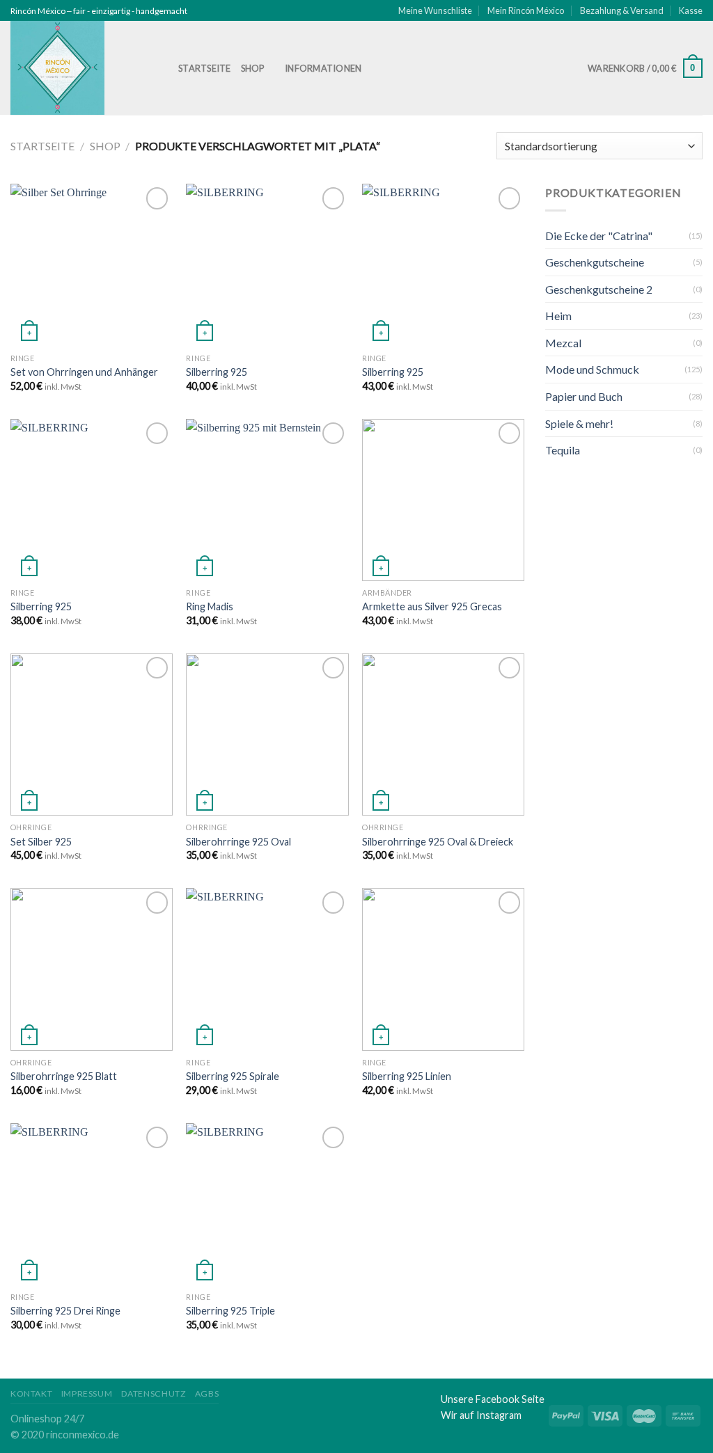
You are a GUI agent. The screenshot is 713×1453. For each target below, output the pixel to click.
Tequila (562, 449)
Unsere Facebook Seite (492, 1399)
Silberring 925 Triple (230, 1311)
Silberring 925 (216, 372)
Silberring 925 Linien (406, 1076)
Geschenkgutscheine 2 (598, 289)
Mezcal (563, 342)
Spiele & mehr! (579, 423)
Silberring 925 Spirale (232, 1076)
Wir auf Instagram (481, 1415)
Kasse (691, 10)
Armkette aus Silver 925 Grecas (432, 606)
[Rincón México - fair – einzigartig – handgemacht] (83, 68)
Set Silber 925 (41, 842)
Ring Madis (209, 606)
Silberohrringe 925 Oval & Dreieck (437, 842)
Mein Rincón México (525, 10)
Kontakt (31, 1393)
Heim (558, 315)
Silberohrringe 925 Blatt (63, 1076)
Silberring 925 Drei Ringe (65, 1311)
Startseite (204, 68)
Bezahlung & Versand (622, 10)
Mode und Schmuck (592, 369)
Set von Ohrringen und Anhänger (84, 372)
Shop (253, 68)
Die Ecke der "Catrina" (598, 235)
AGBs (207, 1393)
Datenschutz (154, 1393)
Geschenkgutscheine (594, 262)
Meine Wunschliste (435, 10)
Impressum (87, 1393)
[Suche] (387, 68)
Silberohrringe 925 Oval (238, 842)
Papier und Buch (583, 396)
